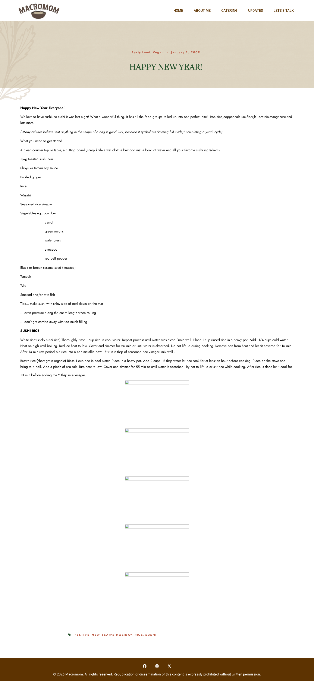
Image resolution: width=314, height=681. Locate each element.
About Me (202, 11)
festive (82, 635)
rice (139, 635)
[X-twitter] (169, 666)
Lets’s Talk (284, 11)
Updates (255, 11)
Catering (229, 11)
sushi (151, 635)
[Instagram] (157, 666)
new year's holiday (112, 635)
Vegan (158, 52)
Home (178, 11)
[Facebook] (145, 666)
